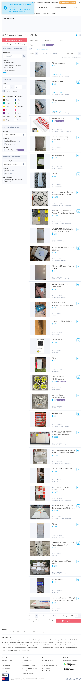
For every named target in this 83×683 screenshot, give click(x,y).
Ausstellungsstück (42, 632)
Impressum (41, 678)
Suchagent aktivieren (15, 40)
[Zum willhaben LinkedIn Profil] (77, 679)
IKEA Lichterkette (48, 645)
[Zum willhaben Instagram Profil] (67, 679)
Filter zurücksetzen (43, 49)
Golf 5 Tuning (24, 645)
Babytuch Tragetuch (21, 640)
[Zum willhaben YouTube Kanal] (73, 679)
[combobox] (12, 56)
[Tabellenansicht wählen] (79, 34)
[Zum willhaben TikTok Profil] (70, 679)
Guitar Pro (44, 642)
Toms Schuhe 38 (35, 642)
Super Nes (10, 650)
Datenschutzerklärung (28, 673)
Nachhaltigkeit (6, 665)
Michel (69, 642)
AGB (23, 678)
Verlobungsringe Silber (8, 640)
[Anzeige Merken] (78, 63)
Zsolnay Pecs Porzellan (33, 647)
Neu (3, 632)
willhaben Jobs (46, 668)
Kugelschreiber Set (60, 642)
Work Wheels (73, 640)
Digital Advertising (47, 660)
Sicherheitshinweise (27, 663)
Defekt (33, 632)
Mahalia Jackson (59, 647)
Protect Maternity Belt (35, 640)
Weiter (55, 53)
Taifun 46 (51, 642)
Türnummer (5, 642)
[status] (18, 8)
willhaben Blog (6, 668)
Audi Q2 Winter (73, 645)
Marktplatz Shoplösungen (49, 671)
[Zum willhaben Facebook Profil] (80, 679)
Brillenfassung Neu (20, 647)
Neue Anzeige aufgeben (68, 2)
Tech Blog (4, 671)
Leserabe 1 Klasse (48, 640)
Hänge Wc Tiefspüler (7, 647)
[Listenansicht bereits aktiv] (76, 34)
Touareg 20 (58, 645)
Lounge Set (17, 650)
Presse (3, 663)
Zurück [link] (31, 53)
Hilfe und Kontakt (27, 660)
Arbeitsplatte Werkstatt (35, 645)
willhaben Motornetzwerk (49, 665)
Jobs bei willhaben (7, 660)
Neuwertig (8, 632)
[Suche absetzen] (24, 56)
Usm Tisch (16, 645)
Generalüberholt (17, 632)
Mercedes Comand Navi (17, 642)
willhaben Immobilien (48, 663)
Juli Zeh (65, 645)
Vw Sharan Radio (6, 645)
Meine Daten (25, 671)
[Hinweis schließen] (33, 3)
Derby (27, 642)
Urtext (3, 650)
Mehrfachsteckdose (71, 647)
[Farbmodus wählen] (79, 3)
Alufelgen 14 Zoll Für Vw (61, 640)
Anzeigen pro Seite (68, 616)
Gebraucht (27, 632)
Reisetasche (25, 650)
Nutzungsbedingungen (28, 665)
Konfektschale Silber (47, 647)
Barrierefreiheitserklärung (29, 668)
